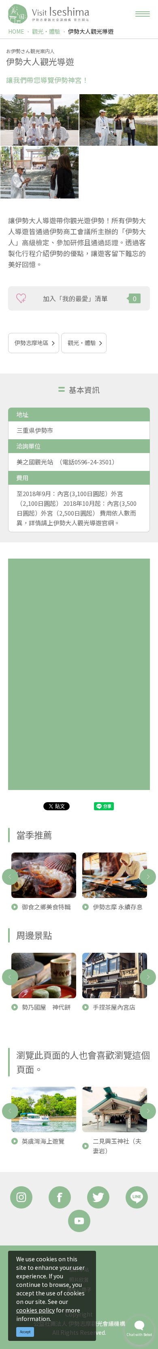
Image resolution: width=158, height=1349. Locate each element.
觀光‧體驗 (46, 31)
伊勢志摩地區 (32, 343)
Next (148, 877)
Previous (10, 877)
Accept (25, 1331)
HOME (16, 31)
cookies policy (35, 1310)
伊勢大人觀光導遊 (90, 31)
